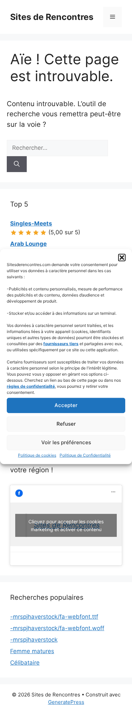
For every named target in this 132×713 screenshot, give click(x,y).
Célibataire (25, 662)
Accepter (66, 405)
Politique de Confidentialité (85, 454)
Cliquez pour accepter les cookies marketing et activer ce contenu (66, 525)
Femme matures (32, 651)
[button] (121, 257)
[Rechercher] (17, 164)
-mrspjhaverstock (34, 639)
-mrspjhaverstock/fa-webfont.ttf (54, 616)
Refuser (66, 424)
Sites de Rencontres (51, 17)
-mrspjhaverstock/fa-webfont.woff (57, 628)
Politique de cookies (37, 454)
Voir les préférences (66, 442)
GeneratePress (66, 702)
